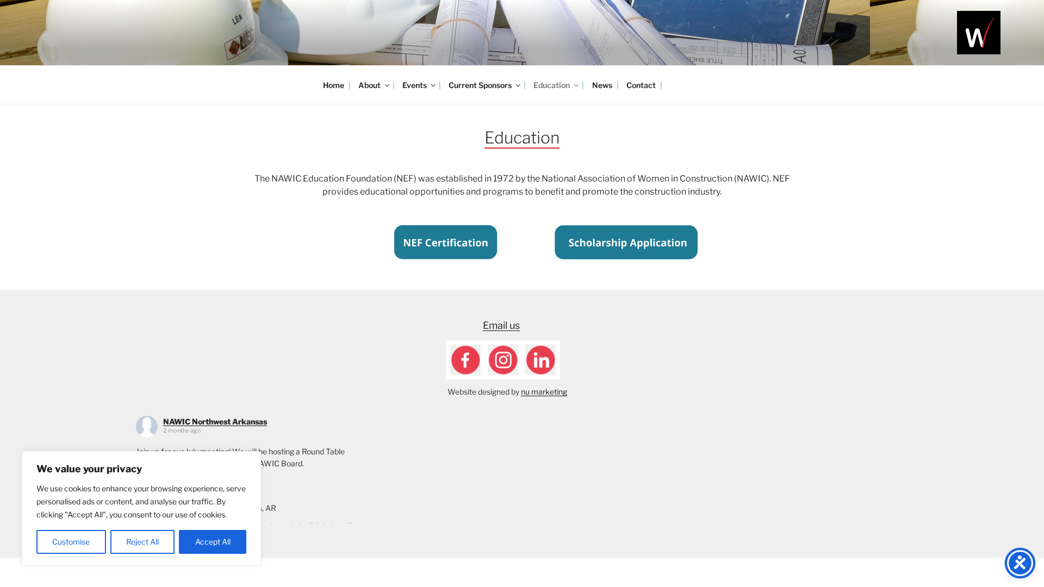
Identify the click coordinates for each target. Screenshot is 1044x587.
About (369, 85)
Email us (501, 325)
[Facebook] (465, 358)
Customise (71, 541)
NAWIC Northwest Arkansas (215, 421)
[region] (141, 508)
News (602, 85)
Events (414, 85)
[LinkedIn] (540, 358)
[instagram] (503, 358)
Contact (641, 85)
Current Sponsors (480, 85)
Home (333, 85)
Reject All (142, 541)
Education (551, 85)
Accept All (213, 541)
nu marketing (544, 391)
